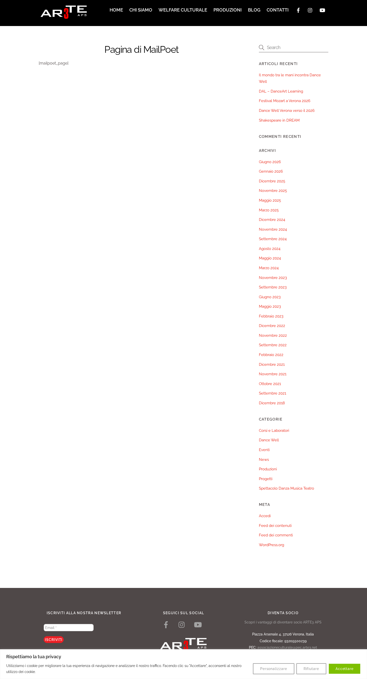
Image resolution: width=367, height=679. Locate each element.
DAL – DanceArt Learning (281, 91)
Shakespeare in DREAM (279, 120)
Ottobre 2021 (270, 384)
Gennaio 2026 (271, 171)
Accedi (265, 516)
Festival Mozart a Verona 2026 (284, 101)
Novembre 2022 (273, 335)
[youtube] (322, 9)
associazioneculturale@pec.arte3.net (287, 647)
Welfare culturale (183, 10)
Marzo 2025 (269, 210)
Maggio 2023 (270, 306)
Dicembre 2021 (272, 364)
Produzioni (227, 10)
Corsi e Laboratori (274, 430)
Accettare (345, 669)
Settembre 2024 (273, 239)
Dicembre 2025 (272, 181)
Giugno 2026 (270, 162)
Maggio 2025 (270, 200)
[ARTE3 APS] (64, 17)
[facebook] (298, 9)
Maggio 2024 (270, 258)
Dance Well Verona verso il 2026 (287, 110)
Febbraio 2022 (271, 355)
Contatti (278, 10)
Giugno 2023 (270, 297)
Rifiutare (311, 669)
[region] (183, 664)
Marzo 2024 (269, 268)
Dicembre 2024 (272, 219)
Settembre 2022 (273, 345)
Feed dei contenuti (275, 525)
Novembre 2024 (273, 229)
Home (116, 10)
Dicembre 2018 (272, 403)
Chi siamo (140, 10)
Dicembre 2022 (272, 325)
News (264, 459)
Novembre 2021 (272, 374)
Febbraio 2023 (271, 316)
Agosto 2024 (269, 248)
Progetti (265, 479)
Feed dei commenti (276, 535)
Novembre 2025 (273, 190)
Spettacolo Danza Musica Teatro (286, 488)
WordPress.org (271, 545)
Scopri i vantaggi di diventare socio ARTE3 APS (283, 622)
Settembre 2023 (273, 287)
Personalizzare (273, 669)
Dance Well (269, 440)
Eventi (264, 450)
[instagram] (310, 9)
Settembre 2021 (272, 393)
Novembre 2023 (273, 277)
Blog (254, 10)
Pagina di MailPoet (141, 49)
